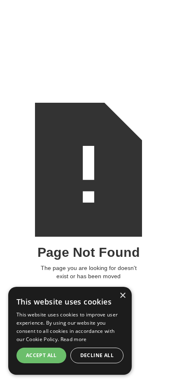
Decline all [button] (97, 355)
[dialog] (70, 331)
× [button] (122, 296)
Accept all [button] (41, 355)
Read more (74, 339)
